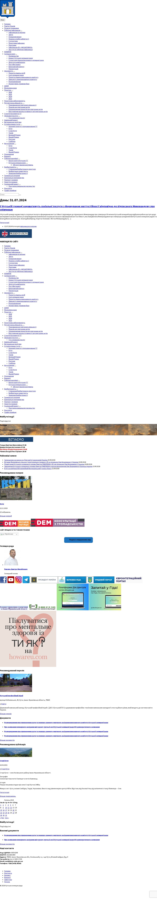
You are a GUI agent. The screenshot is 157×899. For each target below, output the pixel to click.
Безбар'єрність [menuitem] (10, 167)
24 (6, 813)
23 (3, 813)
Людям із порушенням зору (80, 540)
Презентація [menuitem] (13, 69)
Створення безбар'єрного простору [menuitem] (22, 169)
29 (1, 815)
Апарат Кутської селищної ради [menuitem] (21, 58)
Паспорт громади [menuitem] (11, 180)
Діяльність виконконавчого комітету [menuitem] (23, 79)
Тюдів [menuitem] (11, 133)
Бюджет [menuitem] (7, 875)
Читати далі (4, 222)
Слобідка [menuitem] (12, 141)
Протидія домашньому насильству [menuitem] (22, 186)
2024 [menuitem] (10, 96)
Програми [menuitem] (12, 45)
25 (8, 813)
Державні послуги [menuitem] (11, 116)
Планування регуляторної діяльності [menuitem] (22, 105)
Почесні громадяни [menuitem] (11, 28)
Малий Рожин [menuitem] (14, 137)
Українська (8, 534)
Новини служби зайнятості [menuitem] (19, 39)
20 (13, 810)
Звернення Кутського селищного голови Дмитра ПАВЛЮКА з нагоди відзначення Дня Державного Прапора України (48, 466)
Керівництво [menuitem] (14, 56)
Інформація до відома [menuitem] (17, 32)
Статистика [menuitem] (13, 41)
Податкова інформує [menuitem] (17, 43)
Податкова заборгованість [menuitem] (14, 101)
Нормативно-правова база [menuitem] (19, 84)
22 (1, 813)
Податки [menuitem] (7, 90)
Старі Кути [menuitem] (13, 131)
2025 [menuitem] (10, 94)
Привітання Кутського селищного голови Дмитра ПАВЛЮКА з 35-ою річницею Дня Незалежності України (44, 464)
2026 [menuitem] (10, 92)
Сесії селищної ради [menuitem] (16, 75)
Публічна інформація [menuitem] (12, 30)
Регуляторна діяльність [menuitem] (13, 103)
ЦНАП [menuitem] (6, 86)
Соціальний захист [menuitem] (11, 184)
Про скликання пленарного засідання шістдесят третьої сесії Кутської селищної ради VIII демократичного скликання (52, 727)
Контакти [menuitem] (8, 188)
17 (6, 810)
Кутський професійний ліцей (11, 696)
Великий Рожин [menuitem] (15, 135)
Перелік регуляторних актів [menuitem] (19, 107)
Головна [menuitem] (7, 24)
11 (8, 808)
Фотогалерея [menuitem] (9, 143)
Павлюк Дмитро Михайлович (15, 569)
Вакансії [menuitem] (7, 156)
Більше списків (5, 714)
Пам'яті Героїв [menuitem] (9, 26)
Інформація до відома (28, 226)
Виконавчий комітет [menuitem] (16, 67)
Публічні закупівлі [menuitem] (11, 158)
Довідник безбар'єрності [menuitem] (18, 173)
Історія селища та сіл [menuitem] (12, 124)
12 (11, 808)
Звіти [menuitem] (11, 35)
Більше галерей (6, 516)
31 (6, 815)
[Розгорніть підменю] (16, 54)
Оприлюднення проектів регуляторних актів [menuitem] (26, 109)
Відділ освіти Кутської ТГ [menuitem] (18, 161)
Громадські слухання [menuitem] (12, 175)
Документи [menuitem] (8, 71)
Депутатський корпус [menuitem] (17, 62)
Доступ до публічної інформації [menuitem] (21, 49)
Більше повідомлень (8, 796)
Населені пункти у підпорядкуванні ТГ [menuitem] (23, 126)
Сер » (7, 818)
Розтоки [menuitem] (12, 139)
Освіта (3, 704)
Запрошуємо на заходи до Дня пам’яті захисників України (26, 460)
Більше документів (7, 740)
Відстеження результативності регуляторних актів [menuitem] (28, 111)
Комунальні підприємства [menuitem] (14, 178)
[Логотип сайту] (7, 18)
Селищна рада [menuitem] (9, 54)
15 (1, 810)
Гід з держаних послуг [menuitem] (17, 118)
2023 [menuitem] (10, 99)
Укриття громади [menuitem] (10, 182)
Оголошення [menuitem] (9, 154)
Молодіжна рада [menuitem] (10, 88)
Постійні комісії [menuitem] (15, 64)
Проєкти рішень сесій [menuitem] (17, 73)
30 (3, 815)
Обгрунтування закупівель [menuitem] (23, 165)
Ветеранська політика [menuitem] (12, 122)
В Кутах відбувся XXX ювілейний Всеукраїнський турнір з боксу (28, 468)
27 (13, 813)
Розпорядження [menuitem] (15, 82)
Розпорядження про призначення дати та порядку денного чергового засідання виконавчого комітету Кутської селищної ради (56, 722)
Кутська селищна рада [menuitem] (17, 163)
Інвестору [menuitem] (8, 880)
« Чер (2, 818)
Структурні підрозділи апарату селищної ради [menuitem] (26, 60)
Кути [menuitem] (10, 128)
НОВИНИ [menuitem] (7, 52)
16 (3, 810)
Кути (2, 504)
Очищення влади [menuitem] (15, 37)
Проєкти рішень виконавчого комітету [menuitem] (23, 77)
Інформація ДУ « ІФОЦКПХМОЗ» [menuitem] (20, 47)
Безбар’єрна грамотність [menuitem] (18, 171)
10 (6, 808)
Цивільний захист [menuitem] (11, 120)
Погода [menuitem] (7, 882)
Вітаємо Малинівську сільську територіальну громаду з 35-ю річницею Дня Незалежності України (41, 462)
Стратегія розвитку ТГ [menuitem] (12, 114)
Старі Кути (4, 761)
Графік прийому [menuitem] (10, 190)
